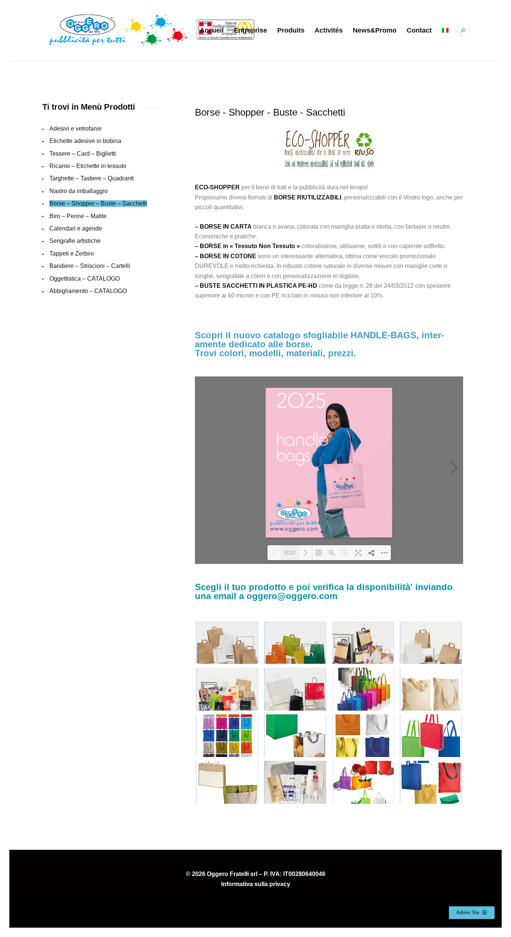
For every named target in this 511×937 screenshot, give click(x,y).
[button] (472, 912)
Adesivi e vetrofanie (75, 128)
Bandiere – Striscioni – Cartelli (89, 266)
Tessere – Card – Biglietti (82, 153)
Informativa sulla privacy (255, 884)
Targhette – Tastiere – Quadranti (91, 178)
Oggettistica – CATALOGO (84, 278)
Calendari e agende (75, 228)
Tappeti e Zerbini (71, 253)
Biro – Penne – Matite (78, 216)
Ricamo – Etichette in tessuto (87, 166)
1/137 (290, 553)
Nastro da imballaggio (78, 191)
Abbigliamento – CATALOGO (88, 291)
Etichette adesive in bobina (85, 141)
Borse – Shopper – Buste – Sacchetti (98, 203)
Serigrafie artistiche (75, 241)
